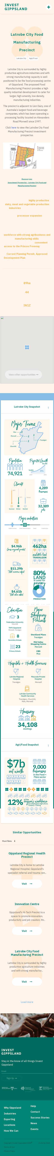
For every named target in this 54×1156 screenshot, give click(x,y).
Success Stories (40, 1117)
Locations (9, 1124)
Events (34, 1129)
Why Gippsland (12, 1107)
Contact (35, 1111)
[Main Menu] (47, 7)
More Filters (7, 841)
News (34, 1123)
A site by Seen (44, 1143)
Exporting (9, 1119)
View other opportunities (22, 374)
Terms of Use (9, 1147)
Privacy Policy (9, 1151)
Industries (10, 1113)
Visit (24, 883)
